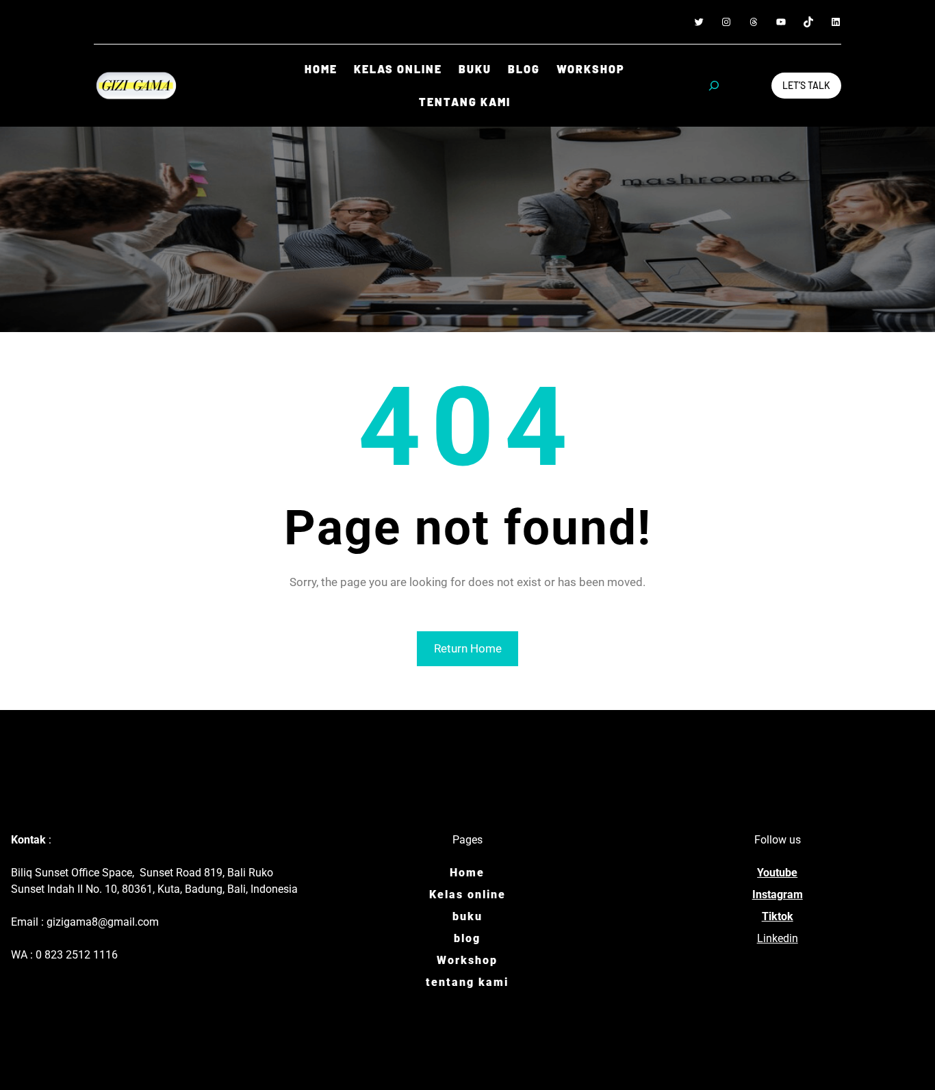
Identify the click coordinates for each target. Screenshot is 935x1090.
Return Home (468, 648)
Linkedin (777, 938)
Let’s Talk (806, 85)
